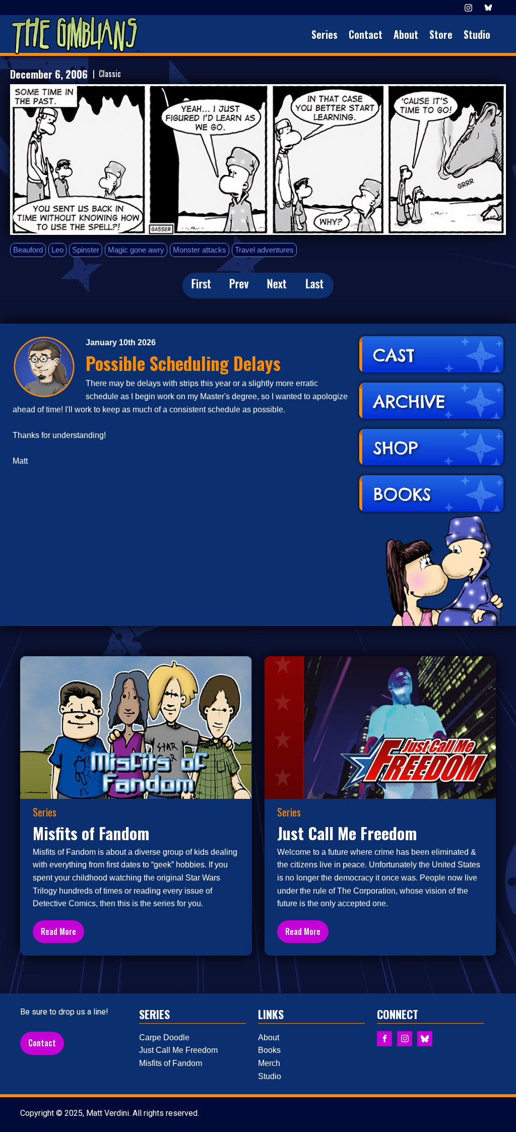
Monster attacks (199, 249)
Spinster (85, 249)
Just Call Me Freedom (178, 1050)
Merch (269, 1063)
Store (441, 34)
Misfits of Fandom (170, 1063)
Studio (477, 34)
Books (269, 1050)
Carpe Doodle (164, 1037)
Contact (365, 34)
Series (324, 34)
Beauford (28, 249)
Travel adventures (264, 249)
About (406, 34)
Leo (57, 249)
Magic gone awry (136, 249)
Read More (58, 931)
